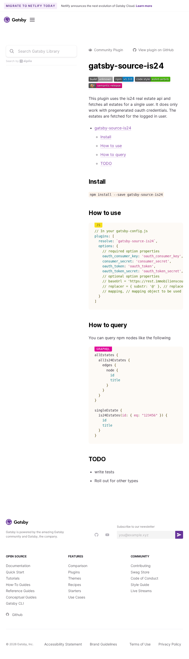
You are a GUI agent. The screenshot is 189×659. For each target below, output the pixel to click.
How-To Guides (18, 584)
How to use (111, 145)
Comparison (77, 566)
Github (17, 615)
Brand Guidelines (103, 644)
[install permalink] (86, 181)
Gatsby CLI (15, 603)
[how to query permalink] (86, 325)
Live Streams (141, 591)
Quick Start (15, 572)
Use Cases (76, 597)
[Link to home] (15, 20)
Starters (74, 591)
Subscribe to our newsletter (136, 526)
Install (105, 136)
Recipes (74, 584)
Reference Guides (20, 591)
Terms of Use (140, 644)
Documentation (18, 566)
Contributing (141, 566)
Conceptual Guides (21, 597)
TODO (106, 163)
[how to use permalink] (86, 213)
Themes (74, 578)
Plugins (74, 572)
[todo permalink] (86, 459)
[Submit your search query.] (12, 51)
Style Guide (140, 584)
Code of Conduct (144, 578)
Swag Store (140, 572)
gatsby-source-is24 (112, 127)
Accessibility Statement (63, 644)
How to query (113, 154)
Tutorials (12, 578)
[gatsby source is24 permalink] (86, 66)
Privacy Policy (169, 644)
